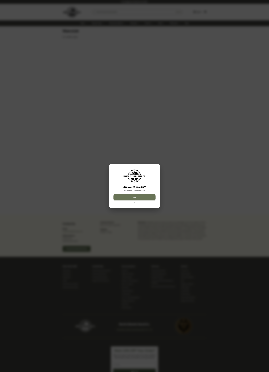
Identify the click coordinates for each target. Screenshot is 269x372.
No (134, 202)
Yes (134, 197)
